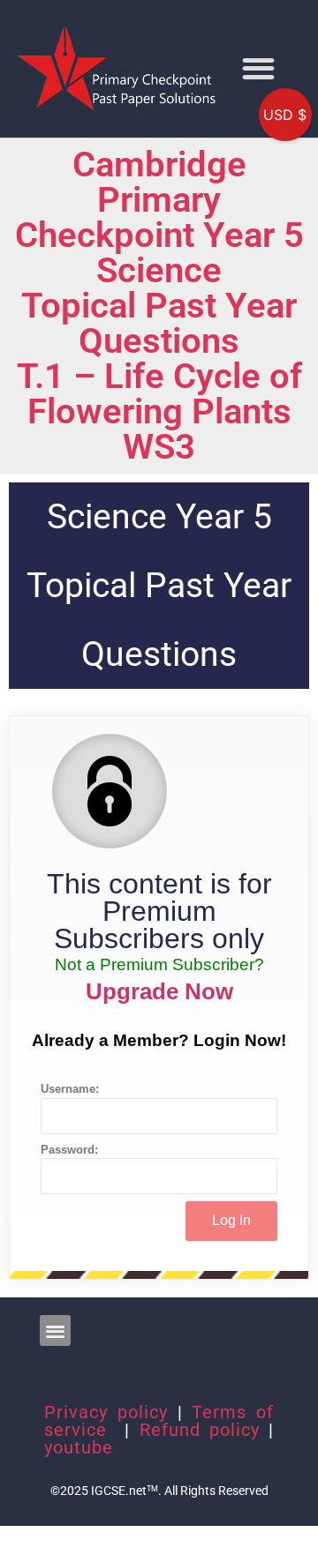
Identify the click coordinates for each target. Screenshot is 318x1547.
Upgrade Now (159, 991)
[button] (258, 68)
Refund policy (200, 1429)
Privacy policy (106, 1412)
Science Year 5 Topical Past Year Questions (159, 586)
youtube (78, 1447)
